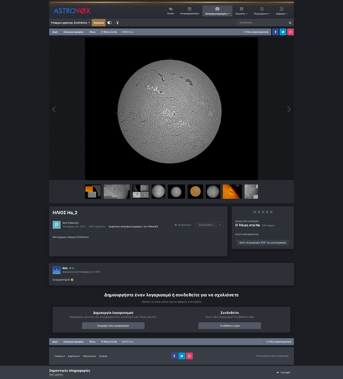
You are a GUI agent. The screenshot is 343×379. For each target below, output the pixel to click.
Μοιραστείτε (184, 224)
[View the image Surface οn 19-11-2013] (117, 192)
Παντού (278, 22)
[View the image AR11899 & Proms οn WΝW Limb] (93, 192)
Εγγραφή (99, 22)
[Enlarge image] (72, 279)
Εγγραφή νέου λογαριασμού (113, 325)
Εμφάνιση (73, 356)
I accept (284, 372)
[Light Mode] (117, 22)
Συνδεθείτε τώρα (230, 325)
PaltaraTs (73, 222)
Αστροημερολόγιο (189, 13)
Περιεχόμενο (261, 13)
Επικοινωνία (89, 356)
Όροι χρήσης (56, 374)
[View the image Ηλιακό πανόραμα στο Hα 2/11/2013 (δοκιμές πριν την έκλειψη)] (158, 192)
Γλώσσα (59, 356)
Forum (170, 13)
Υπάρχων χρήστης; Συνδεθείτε (69, 22)
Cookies (103, 356)
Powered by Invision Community (272, 356)
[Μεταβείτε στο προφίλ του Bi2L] (57, 270)
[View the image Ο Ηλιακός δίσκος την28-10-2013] (213, 192)
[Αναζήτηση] (290, 22)
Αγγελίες (240, 13)
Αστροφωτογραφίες (216, 13)
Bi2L (65, 268)
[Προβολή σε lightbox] (171, 108)
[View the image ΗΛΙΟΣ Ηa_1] (195, 192)
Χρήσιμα (281, 13)
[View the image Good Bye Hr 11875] (232, 192)
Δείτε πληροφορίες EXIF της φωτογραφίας (262, 242)
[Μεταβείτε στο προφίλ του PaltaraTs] (57, 225)
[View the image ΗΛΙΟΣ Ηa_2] (176, 192)
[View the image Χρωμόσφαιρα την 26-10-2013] (251, 192)
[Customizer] (109, 22)
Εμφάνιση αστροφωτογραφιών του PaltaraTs (133, 226)
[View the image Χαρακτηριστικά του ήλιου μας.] (140, 192)
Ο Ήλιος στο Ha (247, 225)
